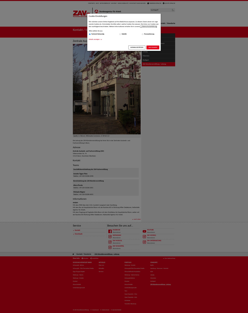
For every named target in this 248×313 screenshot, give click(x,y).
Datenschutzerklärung (149, 26)
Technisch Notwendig (97, 34)
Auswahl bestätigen (136, 47)
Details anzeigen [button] (94, 39)
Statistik (124, 34)
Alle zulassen (153, 47)
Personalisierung (149, 34)
